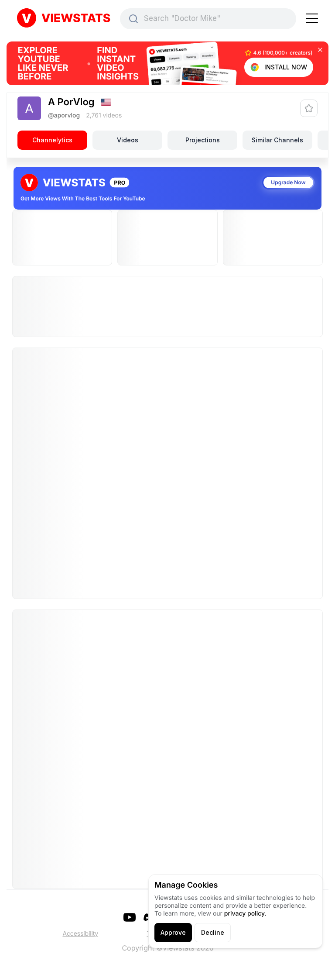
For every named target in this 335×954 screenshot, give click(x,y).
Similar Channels (277, 140)
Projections (202, 140)
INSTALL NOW (285, 67)
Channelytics (52, 140)
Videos (127, 140)
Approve (173, 932)
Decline (212, 932)
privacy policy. (245, 913)
